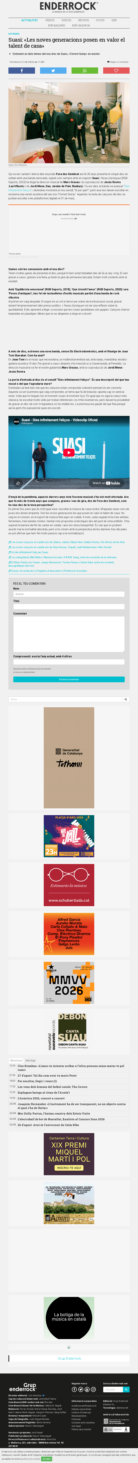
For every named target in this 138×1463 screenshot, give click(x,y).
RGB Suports (13, 257)
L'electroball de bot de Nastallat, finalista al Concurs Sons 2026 (61, 1119)
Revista (83, 20)
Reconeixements (79, 1416)
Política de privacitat (81, 1429)
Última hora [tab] (16, 1060)
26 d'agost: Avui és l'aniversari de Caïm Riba (48, 1125)
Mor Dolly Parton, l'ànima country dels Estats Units (54, 1113)
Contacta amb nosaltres (83, 1422)
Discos (66, 20)
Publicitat (76, 1419)
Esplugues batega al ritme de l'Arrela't (44, 1092)
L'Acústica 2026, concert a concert (41, 1098)
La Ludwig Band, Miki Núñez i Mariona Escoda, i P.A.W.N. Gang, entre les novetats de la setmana (63, 557)
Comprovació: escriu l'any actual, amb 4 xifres (42, 656)
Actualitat (29, 20)
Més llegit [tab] (30, 1060)
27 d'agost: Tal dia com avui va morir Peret (47, 1075)
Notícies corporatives (81, 1409)
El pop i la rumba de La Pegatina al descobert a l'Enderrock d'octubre (49, 570)
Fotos (100, 20)
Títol (16, 601)
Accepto (46, 1459)
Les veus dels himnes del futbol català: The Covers (52, 1087)
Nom (16, 588)
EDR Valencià (81, 25)
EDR (114, 20)
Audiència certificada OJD (84, 1406)
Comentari (20, 613)
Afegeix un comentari (118, 62)
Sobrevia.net (122, 1408)
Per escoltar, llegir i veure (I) (37, 1081)
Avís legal (76, 1426)
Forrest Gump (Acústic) (28, 257)
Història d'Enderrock (81, 1412)
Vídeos (50, 20)
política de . (31, 1458)
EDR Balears (56, 25)
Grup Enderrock (69, 1358)
